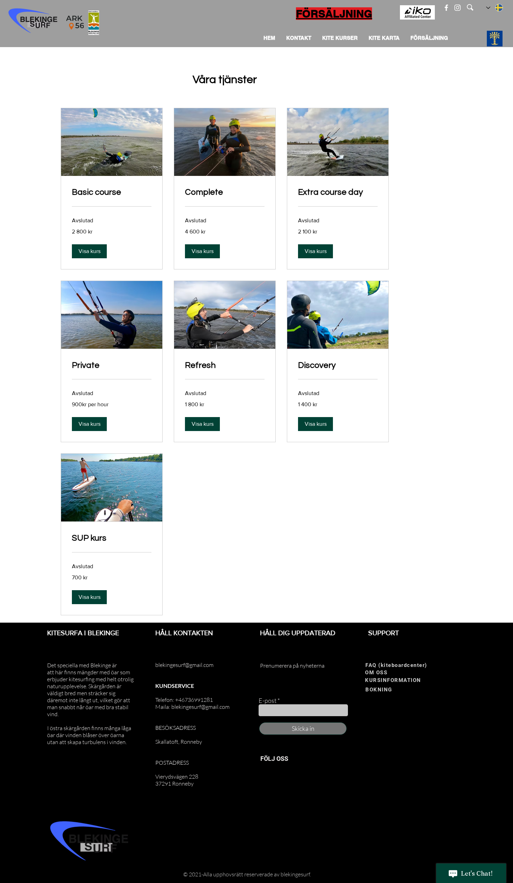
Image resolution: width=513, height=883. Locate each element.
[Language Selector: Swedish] (495, 7)
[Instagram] (457, 7)
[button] (89, 251)
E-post (267, 700)
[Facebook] (446, 7)
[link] (111, 192)
